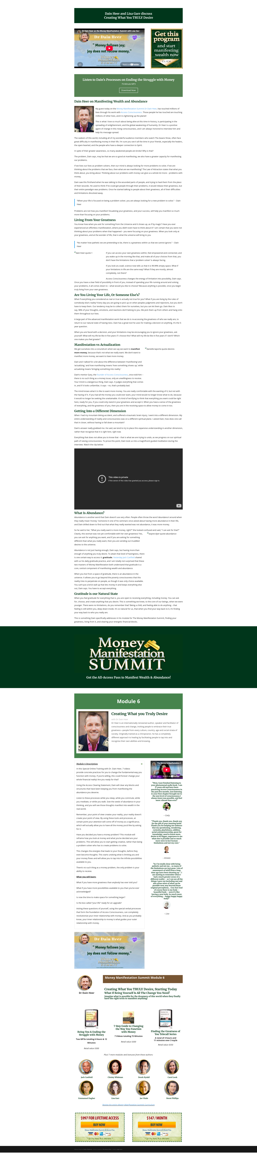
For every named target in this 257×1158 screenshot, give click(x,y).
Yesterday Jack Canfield (124, 557)
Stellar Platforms (87, 1149)
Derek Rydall (144, 1077)
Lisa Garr (115, 1098)
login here (119, 1149)
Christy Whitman (115, 1077)
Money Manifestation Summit (130, 108)
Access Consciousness (131, 112)
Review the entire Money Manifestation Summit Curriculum (128, 1104)
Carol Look (172, 1077)
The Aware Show (107, 1149)
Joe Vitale (144, 1098)
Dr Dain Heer (151, 108)
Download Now (128, 90)
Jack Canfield (87, 1077)
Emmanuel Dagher (86, 1098)
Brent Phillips (172, 1098)
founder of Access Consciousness (112, 374)
